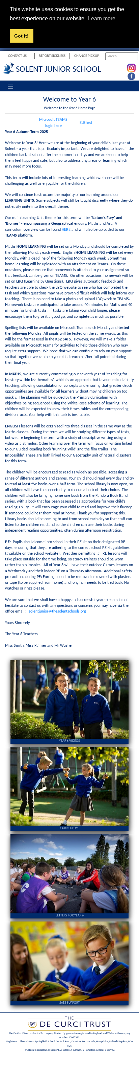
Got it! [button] (21, 36)
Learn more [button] (101, 18)
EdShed (86, 123)
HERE (66, 230)
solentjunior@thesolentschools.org (57, 611)
